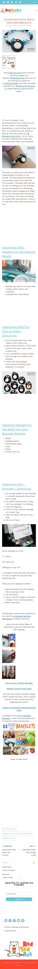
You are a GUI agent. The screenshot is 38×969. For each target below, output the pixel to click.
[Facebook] (4, 2)
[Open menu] (36, 10)
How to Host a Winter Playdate (19, 683)
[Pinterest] (12, 2)
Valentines (28, 25)
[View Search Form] (34, 2)
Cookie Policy (10, 931)
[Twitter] (16, 2)
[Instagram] (8, 2)
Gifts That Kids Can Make (14, 25)
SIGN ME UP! (19, 899)
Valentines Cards (17, 78)
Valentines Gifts (11, 83)
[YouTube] (20, 2)
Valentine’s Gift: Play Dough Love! (29, 850)
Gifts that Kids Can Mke (12, 833)
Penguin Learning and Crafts (19, 689)
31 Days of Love (14, 73)
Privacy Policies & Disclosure (16, 927)
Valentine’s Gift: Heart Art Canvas (9, 850)
